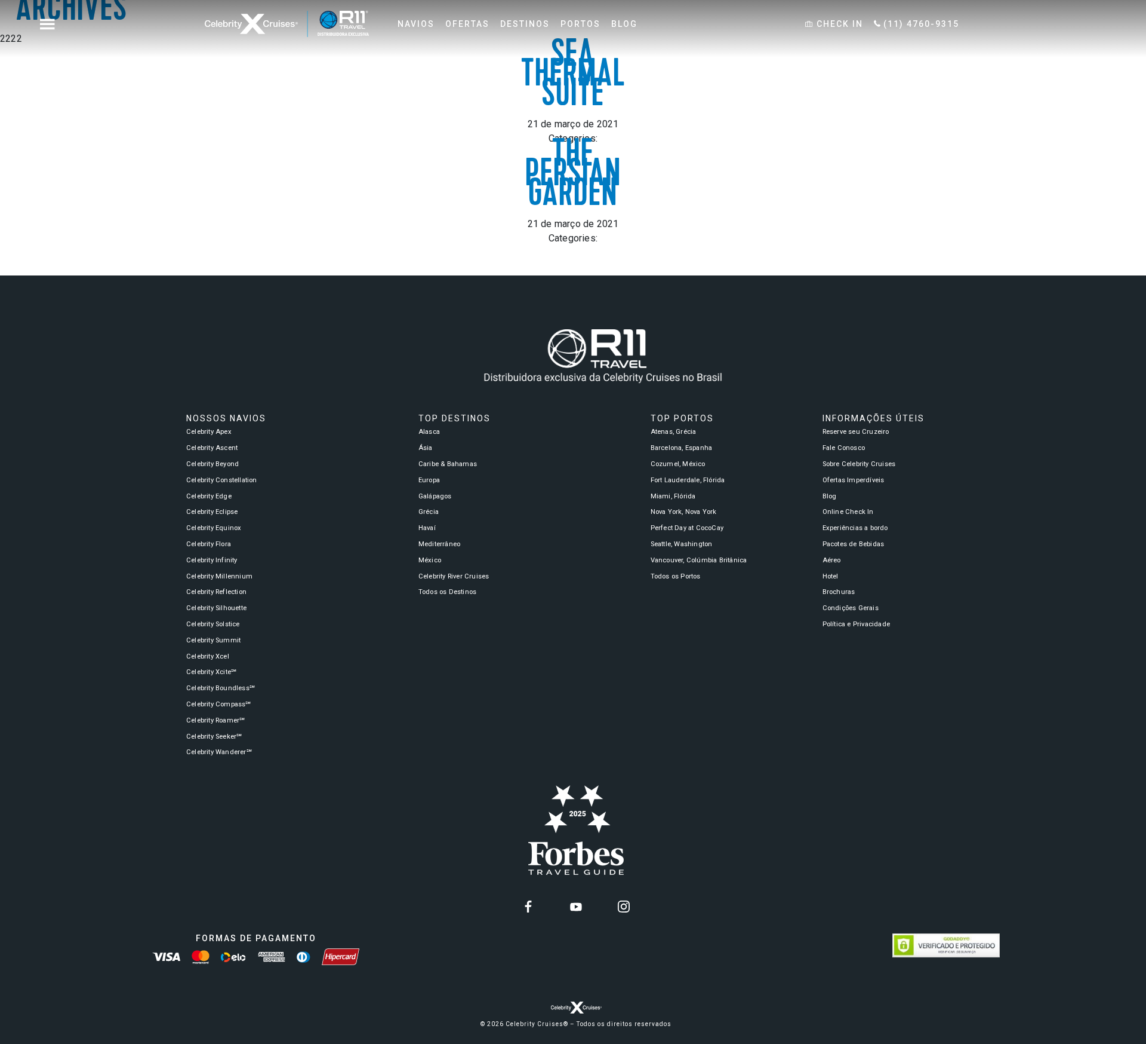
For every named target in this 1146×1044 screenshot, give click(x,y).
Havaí (427, 528)
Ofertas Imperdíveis (853, 480)
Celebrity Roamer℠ (215, 720)
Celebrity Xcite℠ (211, 672)
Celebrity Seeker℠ (214, 736)
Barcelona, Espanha (682, 448)
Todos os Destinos (447, 592)
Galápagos (435, 496)
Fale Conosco (843, 448)
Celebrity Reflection (216, 592)
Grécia (428, 512)
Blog (829, 496)
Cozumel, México (678, 464)
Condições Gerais (850, 608)
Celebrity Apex (209, 432)
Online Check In (848, 512)
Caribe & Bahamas (447, 464)
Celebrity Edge (209, 496)
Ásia (425, 448)
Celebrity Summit (213, 640)
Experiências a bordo (855, 528)
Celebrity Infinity (212, 560)
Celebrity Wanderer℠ (219, 752)
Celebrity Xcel (207, 656)
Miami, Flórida (673, 496)
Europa (429, 480)
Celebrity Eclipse (212, 512)
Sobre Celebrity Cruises (859, 464)
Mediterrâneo (439, 544)
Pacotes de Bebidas (853, 544)
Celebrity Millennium (219, 576)
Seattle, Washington (682, 544)
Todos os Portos (676, 576)
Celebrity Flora (208, 544)
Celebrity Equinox (213, 528)
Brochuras (838, 592)
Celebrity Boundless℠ (220, 688)
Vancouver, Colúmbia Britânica (699, 560)
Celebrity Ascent (212, 448)
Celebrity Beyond (212, 464)
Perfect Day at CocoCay (687, 528)
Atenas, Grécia (674, 432)
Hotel (830, 576)
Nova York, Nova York (684, 512)
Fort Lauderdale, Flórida (688, 480)
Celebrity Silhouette (216, 608)
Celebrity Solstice (213, 624)
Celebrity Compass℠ (218, 704)
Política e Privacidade (856, 624)
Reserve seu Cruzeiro (855, 432)
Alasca (429, 432)
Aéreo (831, 560)
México (429, 560)
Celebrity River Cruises (453, 576)
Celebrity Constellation (221, 480)
